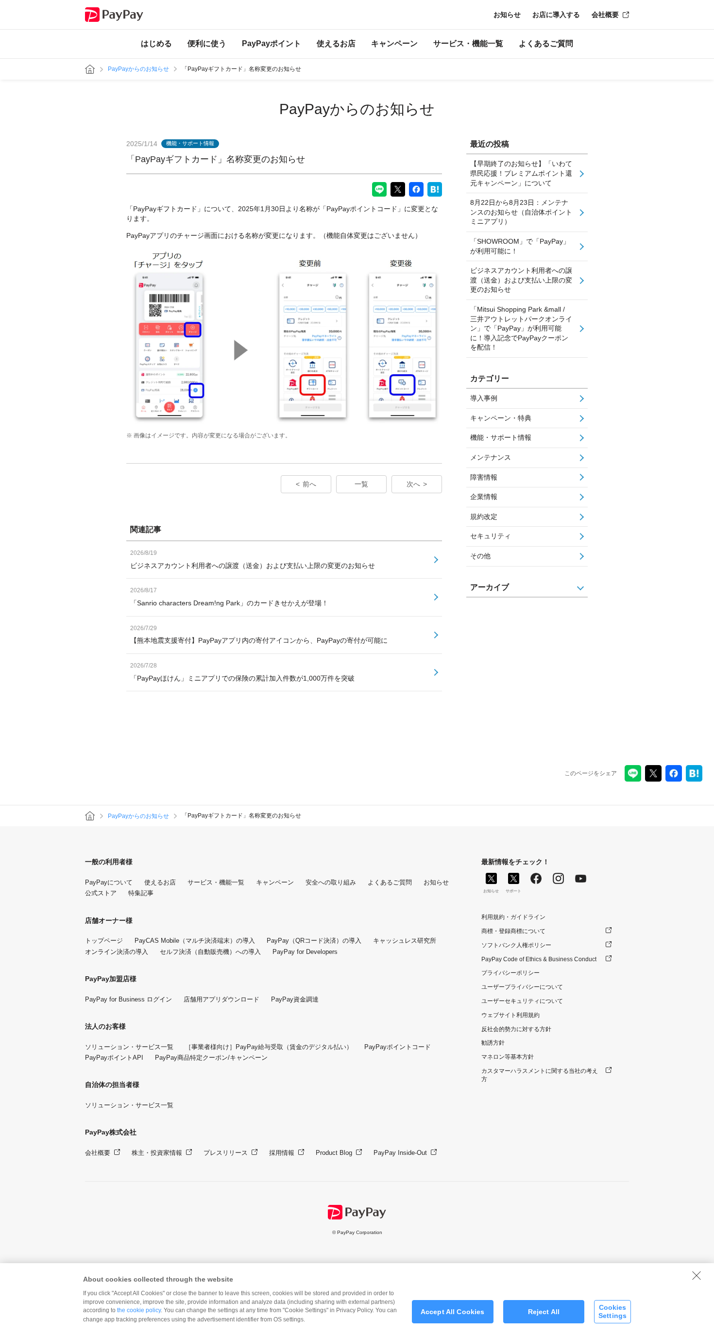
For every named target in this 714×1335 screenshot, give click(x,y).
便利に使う (206, 43)
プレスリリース (226, 1152)
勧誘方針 (493, 1042)
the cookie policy (139, 1310)
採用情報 (281, 1152)
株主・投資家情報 (157, 1152)
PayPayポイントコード (397, 1047)
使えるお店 (336, 43)
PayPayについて (109, 882)
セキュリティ (490, 536)
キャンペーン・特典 (500, 418)
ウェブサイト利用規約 (510, 1015)
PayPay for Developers (305, 951)
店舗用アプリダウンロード (221, 999)
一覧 (361, 484)
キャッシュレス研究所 (404, 940)
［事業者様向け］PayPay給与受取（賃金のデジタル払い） (269, 1047)
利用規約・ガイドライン (513, 917)
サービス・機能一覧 (468, 43)
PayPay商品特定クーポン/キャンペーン (211, 1057)
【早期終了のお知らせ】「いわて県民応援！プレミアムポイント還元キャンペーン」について (521, 173)
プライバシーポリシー (510, 972)
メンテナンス (490, 457)
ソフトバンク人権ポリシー (516, 945)
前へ (309, 484)
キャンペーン (394, 43)
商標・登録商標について (513, 931)
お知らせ (507, 14)
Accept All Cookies (453, 1312)
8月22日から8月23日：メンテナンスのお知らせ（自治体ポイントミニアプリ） (521, 212)
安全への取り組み (331, 882)
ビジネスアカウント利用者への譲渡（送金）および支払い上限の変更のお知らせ (521, 280)
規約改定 (483, 516)
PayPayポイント (271, 43)
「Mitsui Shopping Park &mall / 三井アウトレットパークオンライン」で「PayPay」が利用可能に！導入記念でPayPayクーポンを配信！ (521, 328)
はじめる (156, 43)
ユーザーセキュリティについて (522, 1001)
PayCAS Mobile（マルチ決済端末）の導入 (195, 940)
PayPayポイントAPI (114, 1057)
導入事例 (483, 398)
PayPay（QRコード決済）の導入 (314, 940)
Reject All (544, 1312)
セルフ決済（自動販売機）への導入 (210, 951)
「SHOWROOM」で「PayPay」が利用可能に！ (520, 246)
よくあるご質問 (546, 43)
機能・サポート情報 (500, 437)
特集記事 (140, 893)
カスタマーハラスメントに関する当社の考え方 (539, 1075)
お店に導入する (556, 14)
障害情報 (483, 477)
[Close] (696, 1275)
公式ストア (101, 893)
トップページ (104, 940)
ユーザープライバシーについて (522, 987)
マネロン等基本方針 (507, 1056)
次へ (413, 484)
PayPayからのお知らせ (138, 69)
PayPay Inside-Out (400, 1152)
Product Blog (334, 1152)
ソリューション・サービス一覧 (129, 1047)
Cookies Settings (612, 1311)
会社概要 (605, 14)
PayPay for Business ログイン (128, 999)
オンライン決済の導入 (116, 951)
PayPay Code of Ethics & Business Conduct (538, 959)
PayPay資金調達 (295, 999)
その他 (480, 556)
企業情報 (483, 497)
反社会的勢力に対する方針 (516, 1029)
